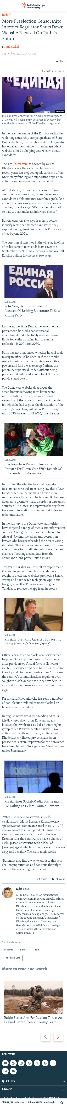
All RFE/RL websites (13, 1102)
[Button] (60, 61)
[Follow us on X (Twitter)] (37, 1063)
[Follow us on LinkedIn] (53, 1063)
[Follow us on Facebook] (45, 1063)
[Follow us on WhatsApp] (5, 1071)
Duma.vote (21, 164)
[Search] (62, 1102)
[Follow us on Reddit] (13, 1063)
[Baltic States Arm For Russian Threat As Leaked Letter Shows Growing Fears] (33, 997)
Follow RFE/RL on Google (41, 1102)
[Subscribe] (13, 1071)
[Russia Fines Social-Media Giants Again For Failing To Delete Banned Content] (33, 777)
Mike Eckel (12, 47)
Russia (6, 14)
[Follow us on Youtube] (5, 1063)
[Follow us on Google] (29, 1063)
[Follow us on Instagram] (21, 1063)
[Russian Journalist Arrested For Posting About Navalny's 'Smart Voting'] (33, 614)
